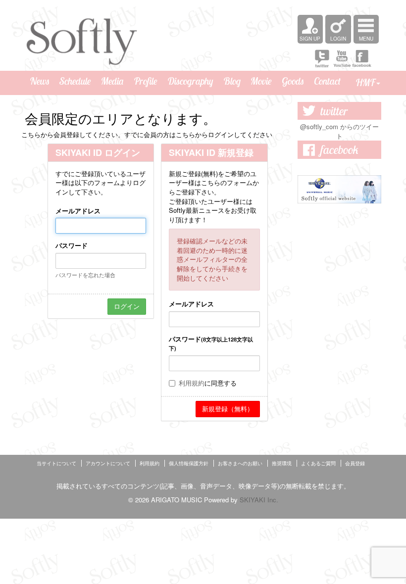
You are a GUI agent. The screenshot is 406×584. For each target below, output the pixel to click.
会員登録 (355, 463)
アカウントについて (108, 463)
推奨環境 (282, 463)
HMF (365, 82)
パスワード (71, 245)
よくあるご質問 (318, 463)
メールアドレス (78, 210)
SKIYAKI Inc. (259, 499)
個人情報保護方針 (188, 463)
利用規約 (191, 383)
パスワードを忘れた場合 (85, 275)
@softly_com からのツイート (339, 131)
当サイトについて (56, 463)
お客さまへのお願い (240, 463)
